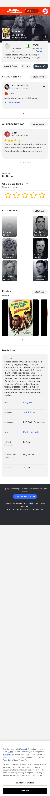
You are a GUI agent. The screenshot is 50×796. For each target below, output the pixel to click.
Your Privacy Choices (25, 783)
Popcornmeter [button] (37, 48)
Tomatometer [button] (16, 48)
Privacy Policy (8, 754)
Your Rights (8, 760)
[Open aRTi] (45, 11)
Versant (23, 749)
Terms (10, 752)
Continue (25, 791)
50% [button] (35, 44)
